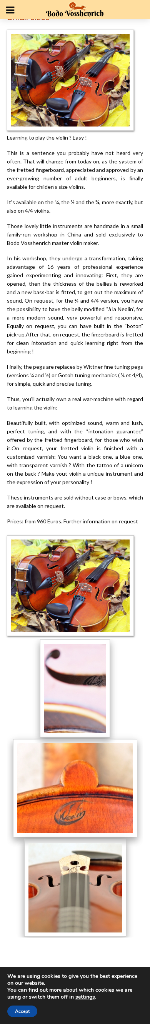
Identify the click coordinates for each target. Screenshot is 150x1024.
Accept (22, 1011)
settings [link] (85, 997)
